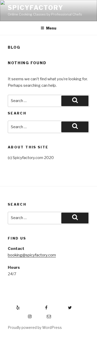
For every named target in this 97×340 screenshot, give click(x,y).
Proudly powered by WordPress (35, 327)
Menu (51, 28)
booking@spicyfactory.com (32, 255)
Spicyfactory (35, 7)
